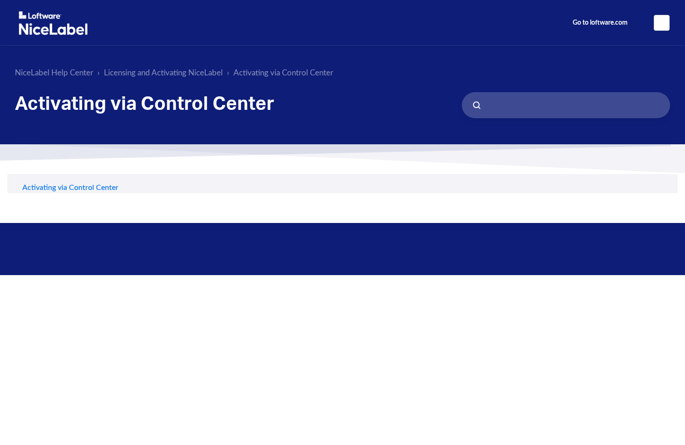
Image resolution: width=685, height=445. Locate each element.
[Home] (53, 23)
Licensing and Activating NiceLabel (163, 73)
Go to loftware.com (600, 23)
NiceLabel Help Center (54, 73)
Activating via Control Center (283, 73)
